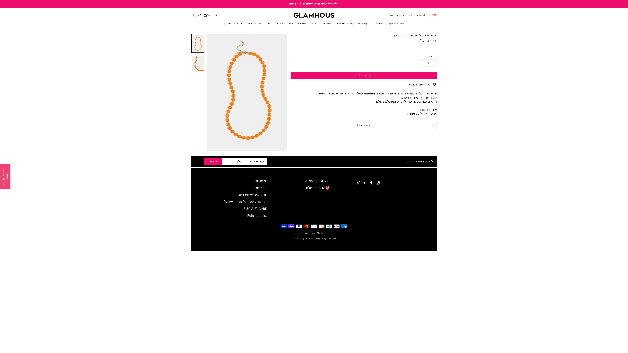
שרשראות (302, 23)
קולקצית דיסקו (364, 23)
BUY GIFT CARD (255, 208)
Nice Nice (331, 238)
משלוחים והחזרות (316, 181)
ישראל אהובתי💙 (396, 23)
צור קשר (261, 188)
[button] (5, 176)
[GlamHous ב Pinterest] (365, 182)
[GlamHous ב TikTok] (358, 182)
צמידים (280, 23)
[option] (314, 4)
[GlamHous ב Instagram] (378, 182)
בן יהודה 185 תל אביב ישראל (245, 201)
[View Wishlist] (198, 15)
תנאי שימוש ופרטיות (252, 195)
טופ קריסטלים (326, 23)
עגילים (290, 23)
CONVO (309, 238)
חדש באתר (379, 23)
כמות (433, 56)
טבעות (269, 23)
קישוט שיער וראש (254, 23)
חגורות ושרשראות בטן (233, 23)
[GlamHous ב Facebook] (371, 182)
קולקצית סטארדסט (345, 23)
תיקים (313, 23)
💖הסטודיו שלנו (318, 188)
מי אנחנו (261, 181)
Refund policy (257, 215)
